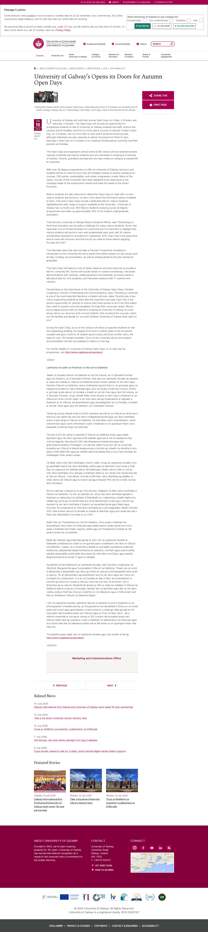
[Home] (35, 68)
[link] (60, 897)
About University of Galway (53, 68)
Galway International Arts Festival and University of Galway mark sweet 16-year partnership (83, 707)
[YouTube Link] (152, 847)
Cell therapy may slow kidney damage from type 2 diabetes (65, 740)
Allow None (163, 26)
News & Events (77, 68)
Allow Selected (185, 26)
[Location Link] (152, 871)
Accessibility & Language (137, 2)
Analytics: (181, 20)
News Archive (93, 68)
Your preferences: (158, 20)
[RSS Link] (169, 847)
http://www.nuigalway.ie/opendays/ (84, 352)
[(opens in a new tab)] (61, 899)
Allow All (144, 26)
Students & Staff (164, 2)
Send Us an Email (104, 870)
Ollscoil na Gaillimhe (94, 2)
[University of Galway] (54, 43)
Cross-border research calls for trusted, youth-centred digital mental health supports (80, 751)
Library (115, 2)
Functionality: (134, 20)
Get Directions (103, 865)
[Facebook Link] (143, 847)
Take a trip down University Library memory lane (60, 718)
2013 (105, 68)
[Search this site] (171, 44)
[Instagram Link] (134, 848)
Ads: (195, 20)
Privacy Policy (63, 30)
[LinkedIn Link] (160, 847)
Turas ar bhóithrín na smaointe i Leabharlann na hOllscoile (65, 729)
